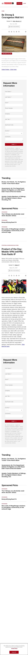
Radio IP (17, 265)
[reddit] (16, 31)
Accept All (14, 652)
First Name (8, 91)
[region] (14, 649)
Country (7, 130)
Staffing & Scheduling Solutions (10, 245)
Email (7, 102)
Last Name (8, 97)
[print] (25, 31)
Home (3, 11)
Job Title (7, 119)
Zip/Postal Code (9, 125)
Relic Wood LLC (17, 21)
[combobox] (14, 133)
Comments (7, 136)
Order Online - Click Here (9, 69)
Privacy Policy (14, 648)
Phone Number (9, 108)
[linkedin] (11, 31)
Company (7, 113)
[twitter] (14, 31)
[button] (3, 3)
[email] (19, 31)
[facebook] (9, 31)
